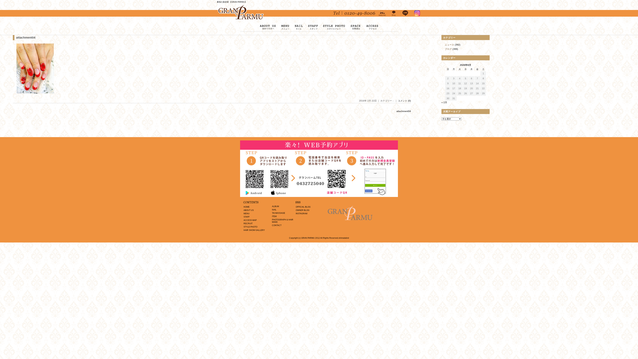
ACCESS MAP (250, 220)
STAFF (247, 217)
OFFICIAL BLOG (303, 207)
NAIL (274, 210)
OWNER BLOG (302, 210)
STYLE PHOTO (250, 227)
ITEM (274, 216)
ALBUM (275, 206)
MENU (247, 213)
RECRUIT (248, 223)
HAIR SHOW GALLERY (254, 230)
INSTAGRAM (301, 213)
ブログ (448, 49)
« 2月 (444, 102)
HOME (247, 207)
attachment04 (25, 37)
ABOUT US (249, 210)
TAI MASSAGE (278, 213)
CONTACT (276, 225)
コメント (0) (404, 100)
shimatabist (344, 238)
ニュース (449, 44)
